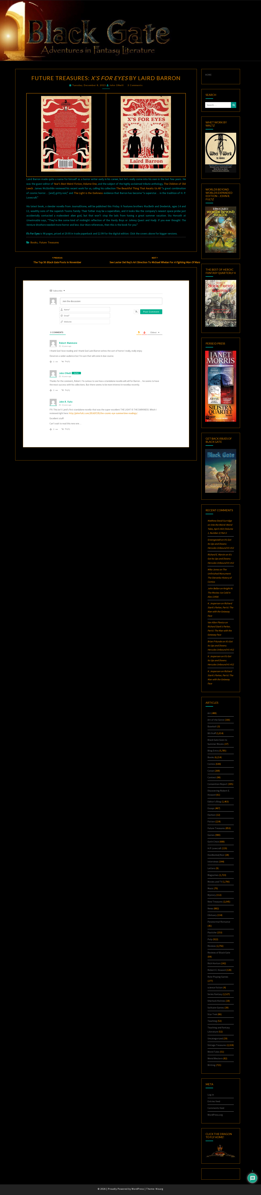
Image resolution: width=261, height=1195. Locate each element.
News (210, 908)
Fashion (212, 814)
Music (210, 888)
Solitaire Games (216, 1007)
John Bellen (214, 588)
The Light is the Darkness (88, 193)
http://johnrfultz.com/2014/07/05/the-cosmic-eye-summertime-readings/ (103, 413)
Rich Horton (214, 963)
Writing (211, 1065)
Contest (212, 777)
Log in (211, 1094)
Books (34, 242)
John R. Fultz (66, 401)
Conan (211, 770)
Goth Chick (213, 841)
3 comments (135, 85)
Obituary (212, 915)
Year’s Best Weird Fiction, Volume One (75, 183)
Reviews (212, 945)
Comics (211, 763)
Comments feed (216, 1107)
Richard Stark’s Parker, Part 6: (220, 630)
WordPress (138, 1188)
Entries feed (214, 1101)
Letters (211, 868)
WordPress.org (215, 1114)
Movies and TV (215, 881)
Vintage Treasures (217, 1045)
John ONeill (117, 85)
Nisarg (159, 1188)
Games (211, 834)
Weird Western (215, 1058)
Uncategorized (215, 1038)
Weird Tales (213, 1051)
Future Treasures (49, 242)
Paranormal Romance (219, 921)
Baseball (212, 726)
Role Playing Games (218, 976)
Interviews (213, 861)
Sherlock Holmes (216, 1000)
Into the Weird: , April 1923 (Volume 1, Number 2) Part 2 (220, 528)
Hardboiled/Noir (216, 854)
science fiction (215, 987)
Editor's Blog (214, 801)
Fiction (211, 821)
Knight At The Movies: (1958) (220, 592)
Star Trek (212, 1014)
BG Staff (212, 733)
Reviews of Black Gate (219, 952)
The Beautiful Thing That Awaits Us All (138, 188)
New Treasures (215, 901)
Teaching (212, 1020)
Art (209, 713)
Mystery (212, 894)
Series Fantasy (215, 994)
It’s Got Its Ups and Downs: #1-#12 (221, 543)
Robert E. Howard (217, 969)
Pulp (210, 939)
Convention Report (217, 783)
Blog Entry (213, 750)
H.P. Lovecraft (214, 848)
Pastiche (212, 932)
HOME (208, 74)
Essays (211, 808)
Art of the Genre (216, 719)
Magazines (213, 874)
